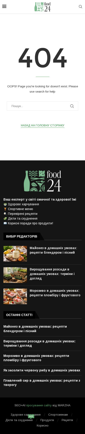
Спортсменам (58, 414)
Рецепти (67, 420)
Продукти (47, 420)
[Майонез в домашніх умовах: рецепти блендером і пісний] (15, 254)
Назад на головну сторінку (42, 125)
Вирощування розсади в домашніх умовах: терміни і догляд (52, 273)
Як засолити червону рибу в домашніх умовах (41, 370)
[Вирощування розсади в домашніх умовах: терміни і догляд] (15, 275)
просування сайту (39, 405)
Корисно (43, 425)
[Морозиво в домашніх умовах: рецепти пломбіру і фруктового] (15, 296)
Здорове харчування (26, 414)
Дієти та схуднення (19, 420)
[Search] (80, 7)
